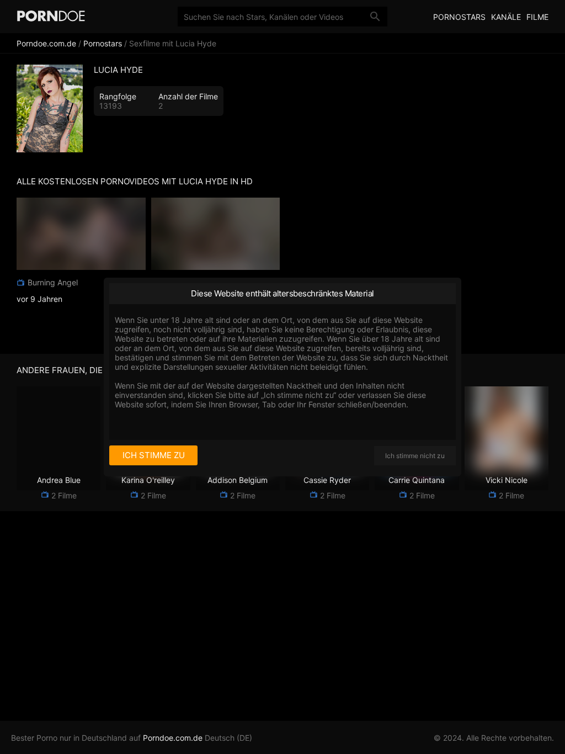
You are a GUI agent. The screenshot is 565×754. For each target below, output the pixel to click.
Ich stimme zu (153, 455)
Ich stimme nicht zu (415, 456)
